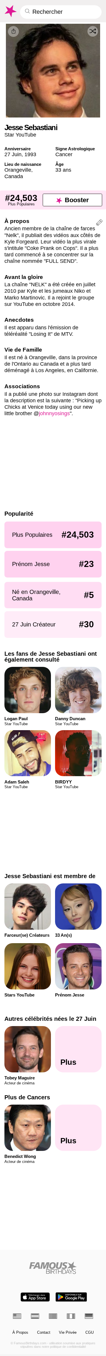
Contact (43, 1332)
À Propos (20, 1332)
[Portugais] (53, 1316)
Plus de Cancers (27, 1097)
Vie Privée (68, 1332)
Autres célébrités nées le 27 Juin (50, 1019)
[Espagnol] (35, 1316)
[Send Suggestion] (99, 223)
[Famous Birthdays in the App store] (35, 1297)
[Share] (13, 31)
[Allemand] (89, 1316)
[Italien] (71, 1316)
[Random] (92, 31)
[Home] (53, 1267)
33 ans (63, 170)
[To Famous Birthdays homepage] (10, 11)
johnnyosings (54, 413)
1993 (30, 154)
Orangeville (17, 170)
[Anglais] (17, 1316)
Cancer (63, 154)
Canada (13, 176)
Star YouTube (20, 135)
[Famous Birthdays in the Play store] (71, 1297)
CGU (89, 1332)
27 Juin (12, 154)
